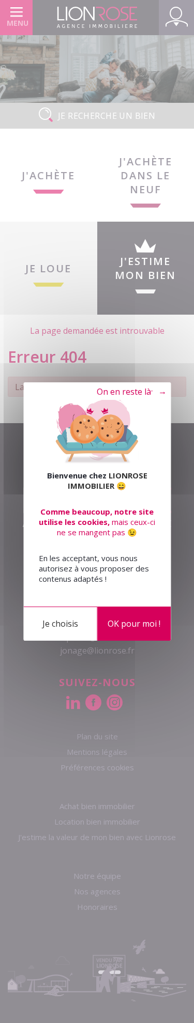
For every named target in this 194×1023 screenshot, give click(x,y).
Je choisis (60, 623)
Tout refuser (126, 392)
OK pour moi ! (134, 623)
